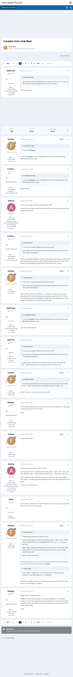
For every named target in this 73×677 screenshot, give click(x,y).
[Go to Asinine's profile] (11, 207)
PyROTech (11, 71)
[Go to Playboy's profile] (11, 409)
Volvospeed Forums (11, 2)
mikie (11, 499)
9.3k (12, 157)
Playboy (11, 403)
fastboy (13, 46)
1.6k (12, 421)
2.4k (12, 356)
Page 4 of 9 (50, 63)
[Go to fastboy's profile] (5, 48)
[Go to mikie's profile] (11, 506)
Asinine (11, 201)
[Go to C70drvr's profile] (11, 176)
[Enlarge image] (33, 150)
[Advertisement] (36, 24)
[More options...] (68, 71)
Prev (7, 63)
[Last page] (42, 63)
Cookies (46, 674)
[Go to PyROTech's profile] (11, 77)
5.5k (12, 87)
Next (38, 63)
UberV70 (11, 340)
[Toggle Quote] (23, 77)
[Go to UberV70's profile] (11, 346)
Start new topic (65, 55)
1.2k (12, 516)
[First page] (4, 63)
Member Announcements (27, 49)
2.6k (12, 217)
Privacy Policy (28, 674)
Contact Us (38, 674)
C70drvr (11, 169)
